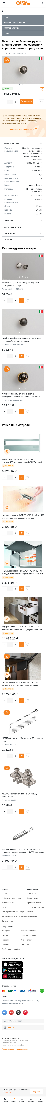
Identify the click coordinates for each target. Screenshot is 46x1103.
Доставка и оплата (28, 931)
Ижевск (10, 1027)
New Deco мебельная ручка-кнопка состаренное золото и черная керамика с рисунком (21, 395)
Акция (6, 34)
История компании (34, 898)
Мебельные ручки (11, 28)
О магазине (31, 893)
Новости (5, 940)
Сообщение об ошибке (11, 949)
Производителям (34, 903)
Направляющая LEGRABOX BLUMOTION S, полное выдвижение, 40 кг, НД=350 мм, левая (23, 850)
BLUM (5, 17)
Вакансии (31, 912)
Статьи (5, 935)
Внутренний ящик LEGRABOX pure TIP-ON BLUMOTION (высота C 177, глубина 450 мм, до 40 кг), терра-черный (22, 628)
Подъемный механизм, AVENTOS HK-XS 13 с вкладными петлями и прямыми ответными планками (22, 572)
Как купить (6, 931)
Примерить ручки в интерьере (21, 129)
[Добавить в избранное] (41, 102)
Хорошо (36, 1092)
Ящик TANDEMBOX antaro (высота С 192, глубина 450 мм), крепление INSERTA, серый (22, 460)
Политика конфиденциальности (15, 1049)
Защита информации (35, 907)
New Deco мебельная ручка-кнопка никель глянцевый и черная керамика (21, 339)
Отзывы (5, 944)
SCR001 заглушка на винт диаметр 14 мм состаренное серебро (21, 284)
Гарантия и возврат (29, 935)
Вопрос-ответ (26, 940)
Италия (38, 199)
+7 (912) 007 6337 (15, 1021)
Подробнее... (7, 1092)
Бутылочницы (7, 921)
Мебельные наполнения (14, 23)
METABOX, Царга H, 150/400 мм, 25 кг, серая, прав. (22, 739)
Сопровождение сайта (10, 1040)
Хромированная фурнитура (13, 912)
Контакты (25, 944)
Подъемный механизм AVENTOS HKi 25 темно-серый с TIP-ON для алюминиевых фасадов (20, 684)
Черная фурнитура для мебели (14, 916)
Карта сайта (32, 916)
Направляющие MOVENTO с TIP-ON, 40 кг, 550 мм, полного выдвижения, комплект (23, 516)
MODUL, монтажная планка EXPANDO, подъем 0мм (19, 795)
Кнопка (38, 167)
